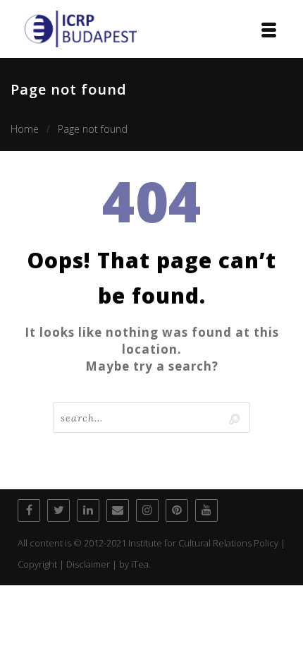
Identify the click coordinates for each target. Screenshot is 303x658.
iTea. (141, 564)
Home (25, 129)
